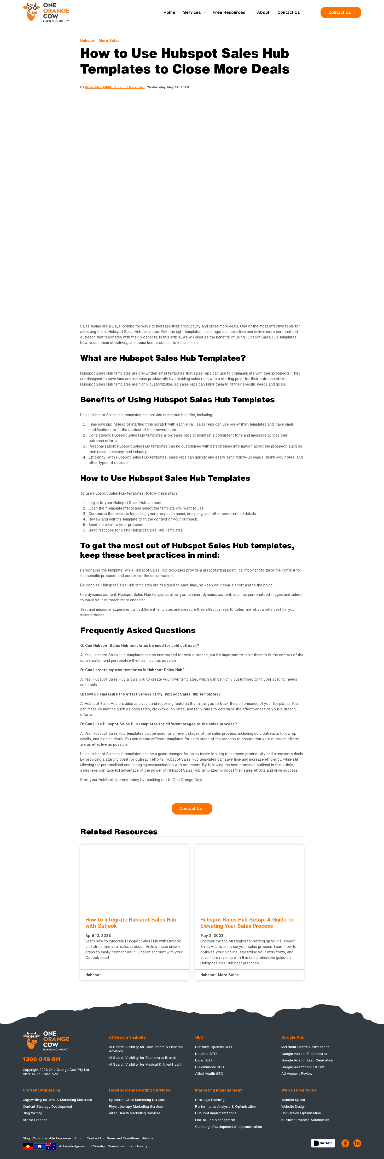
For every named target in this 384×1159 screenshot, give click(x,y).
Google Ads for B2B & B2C (303, 1067)
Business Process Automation (305, 1120)
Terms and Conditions (123, 1138)
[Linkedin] (357, 1143)
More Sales (109, 40)
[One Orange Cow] (46, 12)
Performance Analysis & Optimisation (225, 1107)
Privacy (147, 1138)
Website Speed (293, 1100)
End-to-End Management (215, 1120)
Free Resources (229, 12)
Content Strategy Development (47, 1107)
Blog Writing (32, 1113)
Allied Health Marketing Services (134, 1113)
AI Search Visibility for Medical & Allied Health (145, 1064)
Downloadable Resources (52, 1138)
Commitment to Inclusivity (127, 1146)
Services (192, 12)
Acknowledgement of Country (82, 1146)
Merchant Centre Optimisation (305, 1047)
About (263, 12)
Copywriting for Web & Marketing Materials (57, 1100)
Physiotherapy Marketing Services (136, 1107)
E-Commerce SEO (209, 1067)
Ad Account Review (296, 1074)
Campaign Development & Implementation (228, 1127)
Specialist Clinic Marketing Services (137, 1100)
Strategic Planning (210, 1100)
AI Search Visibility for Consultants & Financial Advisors (146, 1049)
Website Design (293, 1107)
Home (169, 12)
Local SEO (203, 1060)
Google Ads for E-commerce (304, 1054)
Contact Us (339, 12)
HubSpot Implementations (215, 1113)
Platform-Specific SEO (213, 1047)
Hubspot (88, 40)
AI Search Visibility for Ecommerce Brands (143, 1058)
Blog (26, 1138)
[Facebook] (345, 1143)
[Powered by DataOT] (326, 1143)
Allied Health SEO (209, 1074)
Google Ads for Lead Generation (307, 1060)
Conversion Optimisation (301, 1113)
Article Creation (35, 1120)
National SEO (206, 1054)
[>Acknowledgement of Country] (39, 1146)
